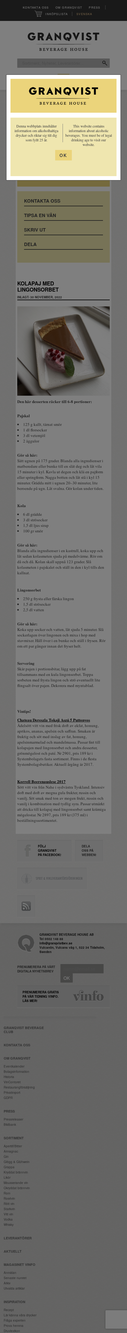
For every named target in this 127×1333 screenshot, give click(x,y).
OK (63, 155)
